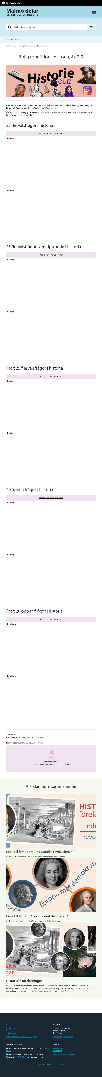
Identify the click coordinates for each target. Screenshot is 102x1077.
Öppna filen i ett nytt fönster (51, 134)
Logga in (61, 1064)
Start (8, 46)
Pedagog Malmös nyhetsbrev (64, 1055)
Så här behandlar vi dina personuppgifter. (21, 1037)
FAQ (7, 1031)
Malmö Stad (57, 1051)
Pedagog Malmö (59, 1048)
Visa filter (15, 40)
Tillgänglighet (11, 1033)
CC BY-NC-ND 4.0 (20, 1057)
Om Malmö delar (12, 1028)
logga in (43, 764)
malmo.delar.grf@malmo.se (63, 1037)
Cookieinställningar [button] (45, 1064)
